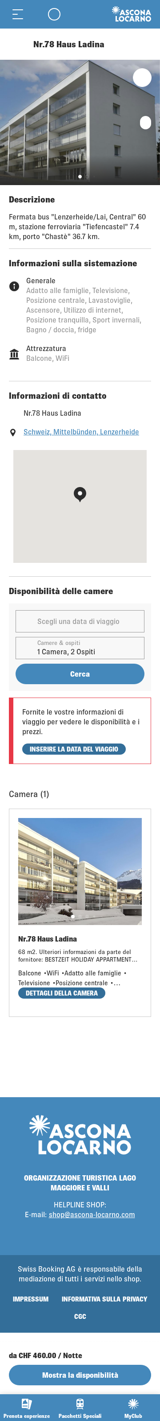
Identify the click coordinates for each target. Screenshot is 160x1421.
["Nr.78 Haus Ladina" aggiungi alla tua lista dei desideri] (142, 78)
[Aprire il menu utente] (54, 14)
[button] (80, 176)
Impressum (30, 1299)
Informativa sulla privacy (104, 1299)
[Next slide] (151, 122)
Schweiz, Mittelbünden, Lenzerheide (81, 431)
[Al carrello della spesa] (35, 14)
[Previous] (16, 44)
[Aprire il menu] (18, 14)
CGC (80, 1316)
